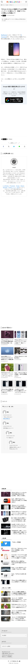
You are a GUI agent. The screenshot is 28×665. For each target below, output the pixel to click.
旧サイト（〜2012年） (7, 656)
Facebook (12, 185)
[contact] (19, 661)
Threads (18, 185)
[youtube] (14, 661)
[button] (3, 146)
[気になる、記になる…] (14, 2)
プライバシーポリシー (7, 655)
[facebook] (8, 661)
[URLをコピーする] (24, 146)
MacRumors (4, 35)
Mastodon (5, 187)
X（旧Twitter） (6, 185)
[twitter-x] (10, 661)
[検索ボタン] (2, 2)
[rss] (17, 661)
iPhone (4, 15)
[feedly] (16, 661)
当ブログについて (6, 651)
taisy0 (14, 167)
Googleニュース (12, 187)
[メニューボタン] (26, 2)
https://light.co (6, 418)
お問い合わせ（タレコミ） (8, 653)
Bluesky (22, 185)
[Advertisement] (14, 28)
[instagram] (12, 661)
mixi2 (18, 187)
